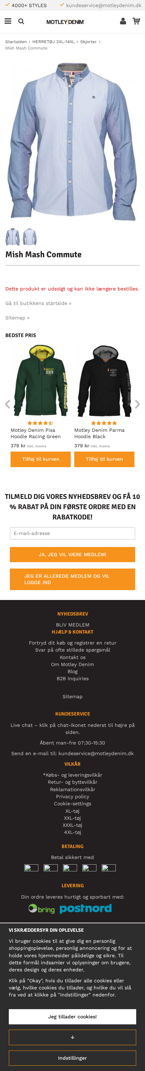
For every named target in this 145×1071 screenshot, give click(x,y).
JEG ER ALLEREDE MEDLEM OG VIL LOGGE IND (66, 579)
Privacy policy (72, 796)
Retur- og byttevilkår (72, 782)
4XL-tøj (72, 832)
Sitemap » (17, 317)
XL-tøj (72, 811)
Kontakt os (73, 657)
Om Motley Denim (72, 664)
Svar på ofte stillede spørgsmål (72, 650)
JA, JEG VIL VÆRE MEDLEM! (72, 554)
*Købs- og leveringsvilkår (72, 775)
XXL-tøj (72, 818)
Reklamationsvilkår (72, 789)
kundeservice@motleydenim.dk (103, 5)
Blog (72, 671)
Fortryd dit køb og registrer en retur (72, 643)
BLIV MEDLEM (72, 625)
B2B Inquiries (73, 678)
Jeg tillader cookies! (72, 1016)
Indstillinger (72, 1058)
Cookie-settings (72, 803)
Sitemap (73, 696)
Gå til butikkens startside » (38, 303)
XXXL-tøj (72, 825)
